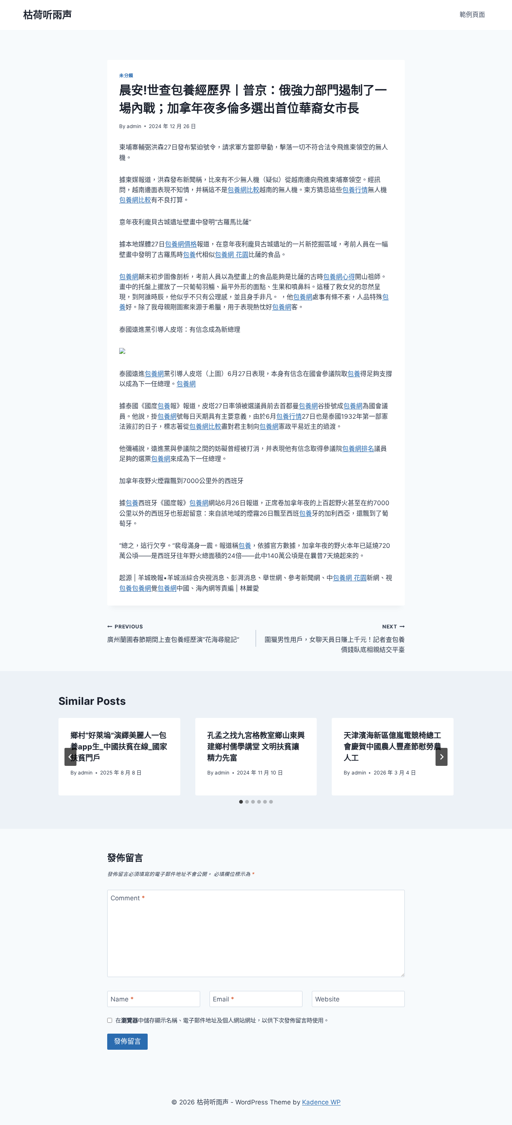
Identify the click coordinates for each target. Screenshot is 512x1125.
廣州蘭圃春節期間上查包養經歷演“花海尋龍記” (173, 633)
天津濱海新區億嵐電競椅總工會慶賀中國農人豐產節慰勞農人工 (392, 746)
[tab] (241, 802)
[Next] (442, 757)
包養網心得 (339, 277)
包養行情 (355, 190)
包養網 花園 (232, 254)
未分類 (126, 75)
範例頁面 (472, 14)
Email (223, 999)
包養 (189, 254)
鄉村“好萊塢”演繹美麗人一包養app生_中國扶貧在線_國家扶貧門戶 (118, 746)
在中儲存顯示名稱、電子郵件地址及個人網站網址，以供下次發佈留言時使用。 (222, 1020)
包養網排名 (358, 448)
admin (134, 126)
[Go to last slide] (70, 757)
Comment (128, 898)
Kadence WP (321, 1102)
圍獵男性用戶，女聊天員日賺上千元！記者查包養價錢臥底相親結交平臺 (335, 639)
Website (327, 999)
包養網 (128, 277)
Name (122, 999)
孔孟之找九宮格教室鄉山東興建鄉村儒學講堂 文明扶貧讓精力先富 (256, 746)
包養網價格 (181, 244)
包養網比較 (243, 190)
